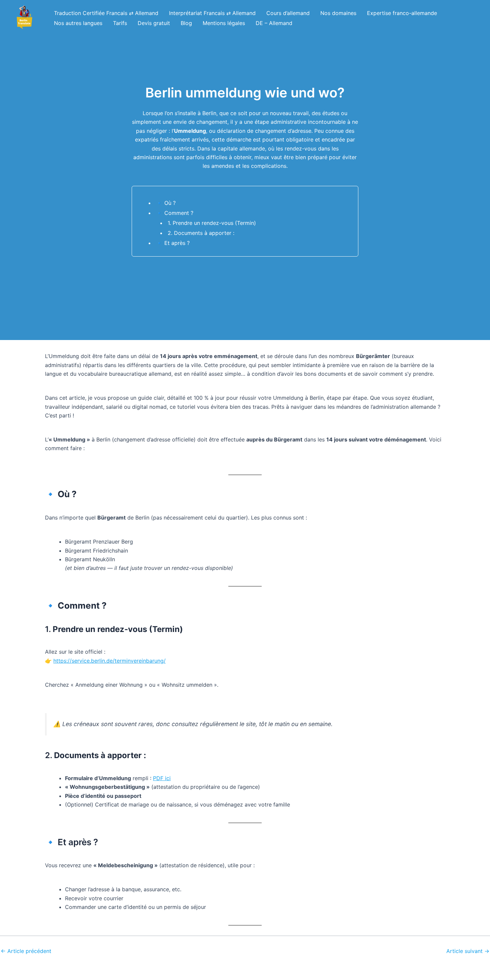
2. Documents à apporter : (201, 233)
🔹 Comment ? (174, 213)
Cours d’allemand (288, 13)
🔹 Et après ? (173, 243)
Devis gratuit (154, 23)
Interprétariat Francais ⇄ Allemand (212, 13)
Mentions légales (224, 23)
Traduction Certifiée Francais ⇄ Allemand (106, 13)
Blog (186, 23)
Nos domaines (338, 13)
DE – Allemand (274, 23)
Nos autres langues (78, 23)
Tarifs (120, 23)
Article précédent (26, 951)
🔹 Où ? (166, 203)
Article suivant (467, 951)
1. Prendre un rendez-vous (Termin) (212, 223)
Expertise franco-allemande (402, 13)
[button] (24, 17)
